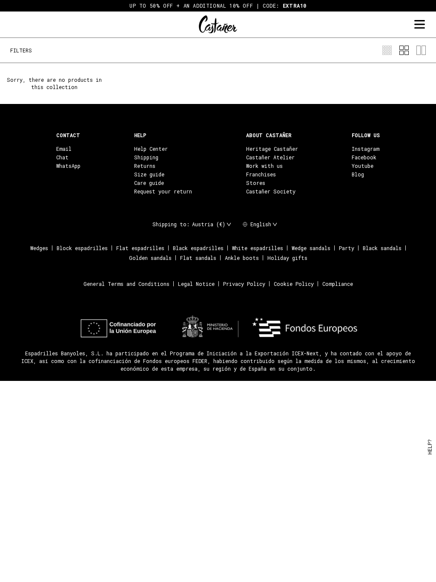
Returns (144, 165)
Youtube (362, 165)
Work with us (264, 165)
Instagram (365, 148)
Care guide (149, 182)
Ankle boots (242, 257)
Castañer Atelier (270, 157)
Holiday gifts (287, 257)
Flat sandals (198, 257)
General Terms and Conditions (126, 283)
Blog (358, 174)
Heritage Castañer (272, 148)
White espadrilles (257, 248)
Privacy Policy (244, 283)
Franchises (261, 174)
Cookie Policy (294, 283)
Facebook (364, 157)
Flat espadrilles (140, 248)
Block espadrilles (82, 248)
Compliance (337, 283)
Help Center (151, 148)
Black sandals (382, 248)
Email (64, 148)
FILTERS (21, 50)
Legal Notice (196, 283)
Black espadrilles (198, 248)
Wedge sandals (311, 248)
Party (346, 248)
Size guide (149, 174)
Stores (255, 182)
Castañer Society (270, 191)
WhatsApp (68, 165)
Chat (62, 157)
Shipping (146, 157)
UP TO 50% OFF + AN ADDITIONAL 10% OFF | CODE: (218, 5)
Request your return (163, 191)
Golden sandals (150, 257)
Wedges (39, 248)
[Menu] (419, 24)
